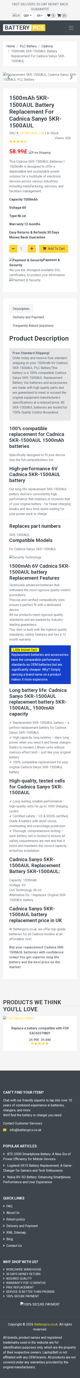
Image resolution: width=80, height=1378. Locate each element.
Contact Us (14, 1246)
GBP (26, 15)
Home (10, 46)
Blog (9, 1239)
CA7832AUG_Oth (32, 133)
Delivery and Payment (28, 317)
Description (21, 309)
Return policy (15, 1219)
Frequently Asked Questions (33, 326)
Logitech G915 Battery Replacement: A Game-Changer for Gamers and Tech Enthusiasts (38, 1168)
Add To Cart (56, 249)
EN (38, 15)
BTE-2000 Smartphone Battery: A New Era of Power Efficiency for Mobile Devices (37, 1156)
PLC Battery (28, 46)
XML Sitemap (16, 1232)
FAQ (9, 1206)
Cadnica (47, 46)
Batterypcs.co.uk (46, 1324)
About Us (12, 1213)
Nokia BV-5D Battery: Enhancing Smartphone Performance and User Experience (37, 1179)
